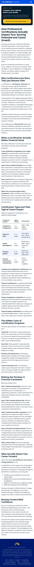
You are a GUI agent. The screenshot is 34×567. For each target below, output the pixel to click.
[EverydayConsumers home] (10, 2)
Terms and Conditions (10, 562)
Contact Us (17, 560)
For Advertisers (25, 562)
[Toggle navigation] (31, 2)
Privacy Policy (25, 560)
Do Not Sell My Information (24, 564)
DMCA (18, 562)
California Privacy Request (9, 564)
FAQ (6, 560)
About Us (11, 560)
